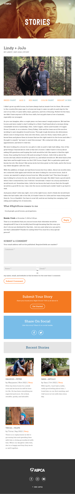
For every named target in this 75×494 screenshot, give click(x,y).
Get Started (37, 306)
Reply (66, 220)
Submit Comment (14, 281)
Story (26, 52)
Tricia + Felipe (13, 428)
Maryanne (12, 382)
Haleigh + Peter (14, 379)
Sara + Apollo (48, 379)
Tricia (10, 431)
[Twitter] (41, 332)
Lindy (9, 52)
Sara (46, 382)
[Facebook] (34, 332)
